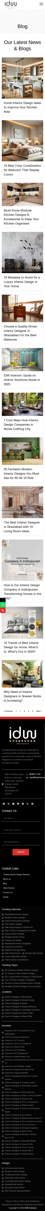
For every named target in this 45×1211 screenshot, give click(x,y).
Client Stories (8, 888)
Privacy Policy (11, 1201)
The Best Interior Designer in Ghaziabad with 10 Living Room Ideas (22, 527)
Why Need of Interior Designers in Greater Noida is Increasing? (22, 696)
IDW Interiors (30, 1208)
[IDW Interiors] (10, 4)
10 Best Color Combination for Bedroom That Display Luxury (22, 170)
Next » (39, 711)
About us (7, 879)
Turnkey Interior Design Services (16, 875)
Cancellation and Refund (12, 1205)
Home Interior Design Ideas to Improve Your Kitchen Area (22, 107)
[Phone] (3, 610)
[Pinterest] (32, 804)
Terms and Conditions (29, 1201)
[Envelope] (13, 804)
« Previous (8, 711)
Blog (5, 884)
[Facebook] (4, 804)
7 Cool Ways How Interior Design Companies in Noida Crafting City (21, 425)
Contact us (7, 892)
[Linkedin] (18, 804)
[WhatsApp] (3, 604)
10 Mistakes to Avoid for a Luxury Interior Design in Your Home (22, 282)
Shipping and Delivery (34, 1205)
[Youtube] (23, 804)
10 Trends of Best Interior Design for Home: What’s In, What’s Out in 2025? (21, 647)
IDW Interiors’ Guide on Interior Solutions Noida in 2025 (22, 380)
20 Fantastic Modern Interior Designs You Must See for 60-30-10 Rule (21, 474)
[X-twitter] (27, 804)
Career (5, 897)
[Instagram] (8, 804)
